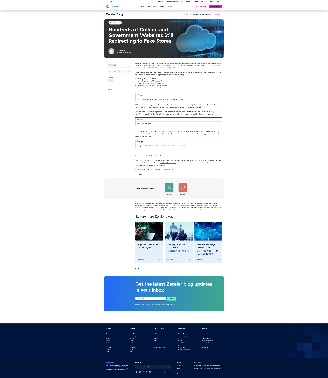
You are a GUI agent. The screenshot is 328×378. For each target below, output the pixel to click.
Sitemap (179, 362)
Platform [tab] (143, 6)
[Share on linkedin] (124, 71)
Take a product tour (201, 6)
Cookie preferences (182, 373)
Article (111, 81)
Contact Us (202, 2)
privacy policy (170, 304)
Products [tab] (149, 6)
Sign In (210, 2)
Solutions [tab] (155, 6)
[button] (169, 189)
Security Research (115, 23)
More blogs (113, 84)
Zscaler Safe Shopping (168, 163)
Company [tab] (169, 6)
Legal (178, 368)
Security (179, 371)
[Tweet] (119, 71)
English (217, 2)
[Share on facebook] (114, 71)
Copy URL (110, 89)
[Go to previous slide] (221, 268)
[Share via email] (109, 71)
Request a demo (215, 6)
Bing (205, 134)
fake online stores (206, 63)
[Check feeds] (129, 71)
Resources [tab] (162, 6)
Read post (141, 259)
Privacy (179, 365)
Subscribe (172, 298)
